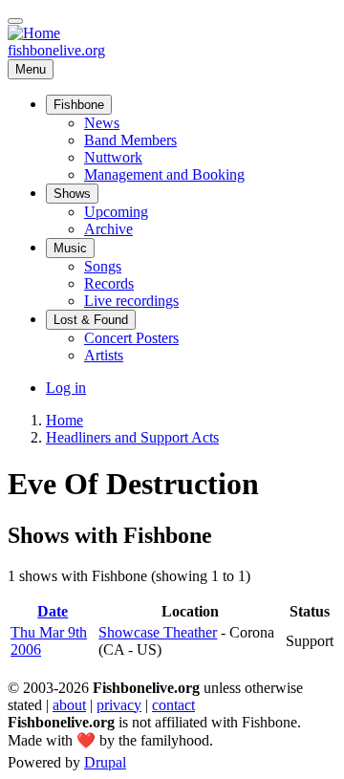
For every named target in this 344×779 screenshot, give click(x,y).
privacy (119, 705)
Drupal (105, 762)
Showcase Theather (157, 632)
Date (52, 611)
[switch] (15, 21)
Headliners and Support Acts (132, 437)
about (69, 705)
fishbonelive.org (56, 50)
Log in (66, 387)
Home (64, 420)
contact (173, 705)
